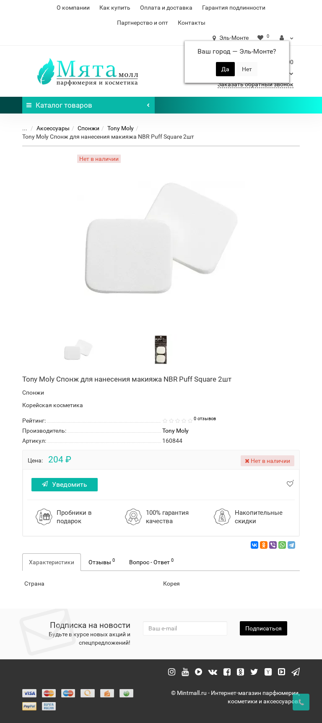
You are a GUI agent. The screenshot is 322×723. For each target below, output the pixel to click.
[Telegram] (291, 545)
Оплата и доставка (166, 7)
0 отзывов (205, 418)
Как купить (114, 7)
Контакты (191, 22)
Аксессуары (53, 128)
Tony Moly (120, 128)
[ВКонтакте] (254, 545)
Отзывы (101, 561)
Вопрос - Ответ (151, 561)
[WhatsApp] (282, 545)
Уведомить (69, 484)
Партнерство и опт (142, 22)
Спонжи (88, 128)
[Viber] (273, 545)
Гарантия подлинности (233, 7)
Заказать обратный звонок (255, 84)
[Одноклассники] (263, 545)
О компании (73, 7)
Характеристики (51, 562)
